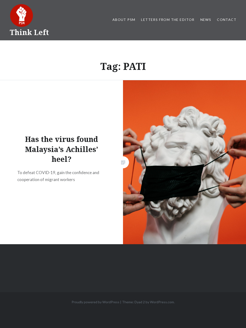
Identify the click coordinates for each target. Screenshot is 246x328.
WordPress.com (162, 302)
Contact (226, 20)
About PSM (123, 20)
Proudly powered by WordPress (95, 302)
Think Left (29, 32)
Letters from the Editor (167, 20)
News (205, 20)
